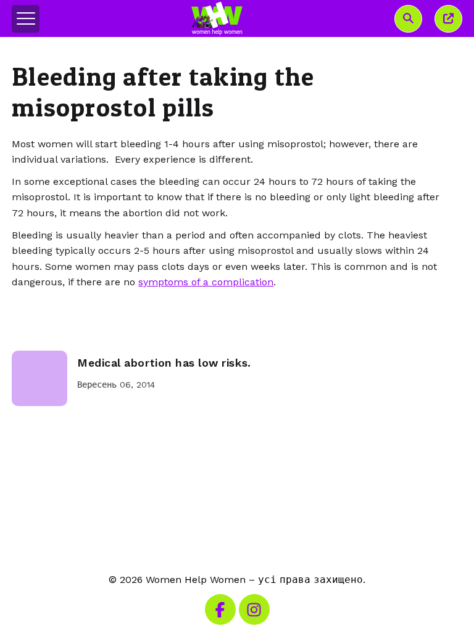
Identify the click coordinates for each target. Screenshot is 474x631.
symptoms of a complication (205, 282)
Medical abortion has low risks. (164, 363)
